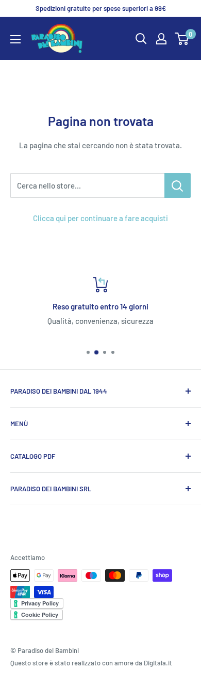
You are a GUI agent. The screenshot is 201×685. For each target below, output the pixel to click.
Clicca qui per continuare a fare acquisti (100, 218)
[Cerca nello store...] (177, 185)
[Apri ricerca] (141, 38)
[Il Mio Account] (161, 38)
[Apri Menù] (15, 39)
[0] (182, 39)
